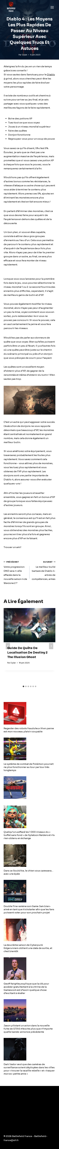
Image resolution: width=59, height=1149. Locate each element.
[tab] (23, 686)
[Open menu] (52, 7)
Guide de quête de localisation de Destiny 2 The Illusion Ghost (27, 652)
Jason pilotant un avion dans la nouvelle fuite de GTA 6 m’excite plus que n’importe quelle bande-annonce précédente (28, 1028)
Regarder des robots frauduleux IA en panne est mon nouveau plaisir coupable (29, 730)
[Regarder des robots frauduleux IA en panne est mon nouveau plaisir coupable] (29, 713)
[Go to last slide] (8, 646)
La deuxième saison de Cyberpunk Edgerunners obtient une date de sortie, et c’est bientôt (28, 948)
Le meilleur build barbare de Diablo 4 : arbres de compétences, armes (43, 571)
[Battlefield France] (11, 7)
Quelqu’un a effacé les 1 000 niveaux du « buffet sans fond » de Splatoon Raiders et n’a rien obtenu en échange (29, 835)
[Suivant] (51, 646)
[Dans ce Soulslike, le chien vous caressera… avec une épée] (29, 855)
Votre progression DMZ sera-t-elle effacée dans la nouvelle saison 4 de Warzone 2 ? (15, 573)
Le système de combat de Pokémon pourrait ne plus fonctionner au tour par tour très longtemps (29, 767)
